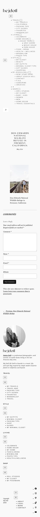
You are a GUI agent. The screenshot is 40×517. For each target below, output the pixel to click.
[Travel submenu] (21, 20)
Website (6, 272)
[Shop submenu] (19, 89)
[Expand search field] (5, 110)
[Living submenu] (20, 35)
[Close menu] (11, 16)
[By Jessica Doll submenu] (29, 72)
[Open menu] (5, 60)
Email (6, 263)
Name (6, 254)
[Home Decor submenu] (29, 39)
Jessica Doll (7, 355)
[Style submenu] (19, 58)
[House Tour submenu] (32, 41)
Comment (7, 232)
